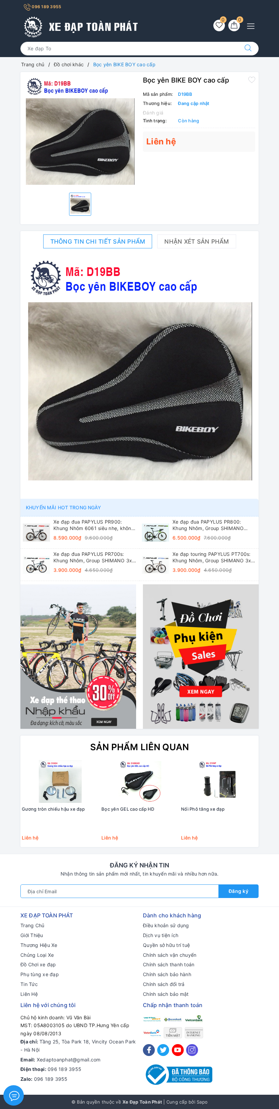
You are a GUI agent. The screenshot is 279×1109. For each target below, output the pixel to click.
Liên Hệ (29, 994)
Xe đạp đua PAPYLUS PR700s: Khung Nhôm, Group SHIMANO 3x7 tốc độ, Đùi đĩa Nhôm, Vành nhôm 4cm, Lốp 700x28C (94, 557)
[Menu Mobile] (253, 25)
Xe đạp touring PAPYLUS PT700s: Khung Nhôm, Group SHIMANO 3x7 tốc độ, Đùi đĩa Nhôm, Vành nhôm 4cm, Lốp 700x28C (213, 557)
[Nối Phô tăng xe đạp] (219, 781)
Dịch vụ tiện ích (160, 935)
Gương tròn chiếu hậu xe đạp (53, 809)
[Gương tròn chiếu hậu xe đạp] (60, 781)
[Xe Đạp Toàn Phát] (80, 26)
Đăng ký (239, 891)
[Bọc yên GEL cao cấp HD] (139, 781)
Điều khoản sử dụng (166, 925)
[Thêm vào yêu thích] (251, 79)
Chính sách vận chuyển (169, 955)
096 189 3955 (46, 6)
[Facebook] (149, 1050)
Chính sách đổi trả (164, 984)
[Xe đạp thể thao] (78, 656)
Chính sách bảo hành (167, 974)
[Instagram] (192, 1050)
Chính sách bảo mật (166, 994)
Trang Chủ (32, 925)
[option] (80, 131)
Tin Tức (29, 984)
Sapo (202, 1102)
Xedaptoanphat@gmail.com (69, 1059)
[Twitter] (163, 1050)
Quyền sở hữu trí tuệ (166, 945)
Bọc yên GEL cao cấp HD (127, 809)
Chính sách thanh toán (168, 964)
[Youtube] (178, 1050)
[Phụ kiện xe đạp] (201, 656)
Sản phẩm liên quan (139, 747)
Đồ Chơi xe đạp (38, 964)
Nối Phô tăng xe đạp (203, 809)
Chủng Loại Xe (37, 955)
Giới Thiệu (31, 935)
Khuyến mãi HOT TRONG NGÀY (63, 507)
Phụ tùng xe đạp (39, 974)
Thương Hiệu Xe (39, 945)
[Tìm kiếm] (248, 48)
